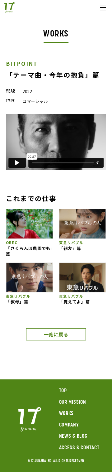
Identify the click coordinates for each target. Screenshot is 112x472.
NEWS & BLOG (73, 436)
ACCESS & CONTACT (79, 447)
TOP (63, 390)
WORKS (66, 413)
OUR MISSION (72, 402)
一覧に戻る (56, 334)
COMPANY (69, 425)
